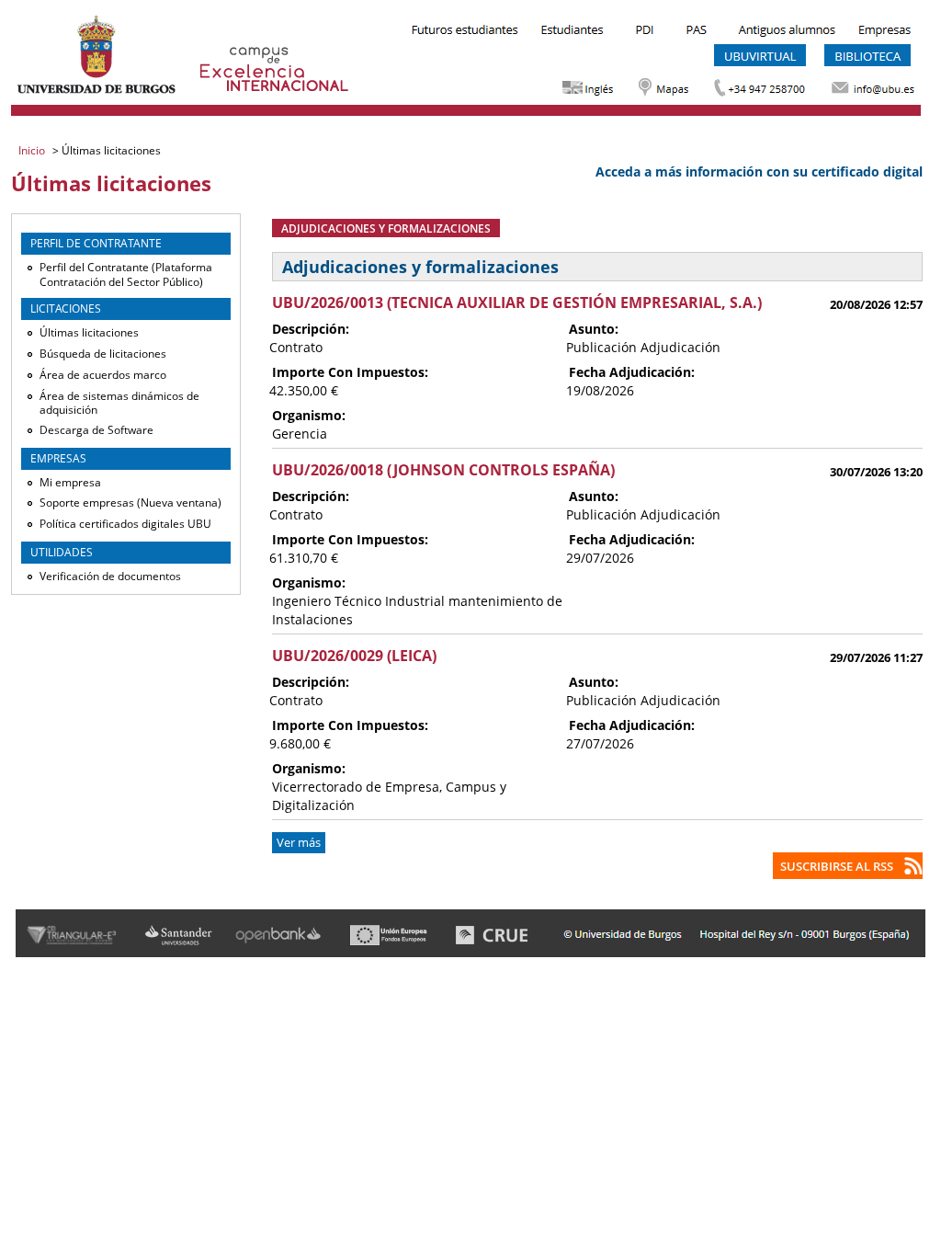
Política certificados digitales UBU (125, 523)
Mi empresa (70, 482)
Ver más (299, 843)
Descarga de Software (96, 430)
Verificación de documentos (110, 576)
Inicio (33, 150)
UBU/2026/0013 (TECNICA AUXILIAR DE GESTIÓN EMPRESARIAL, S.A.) (517, 302)
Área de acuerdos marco (103, 375)
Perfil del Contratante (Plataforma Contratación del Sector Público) (126, 274)
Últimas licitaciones (89, 332)
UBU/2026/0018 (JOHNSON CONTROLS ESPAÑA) (443, 470)
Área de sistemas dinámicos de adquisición (119, 403)
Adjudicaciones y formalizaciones (386, 228)
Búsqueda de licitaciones (103, 353)
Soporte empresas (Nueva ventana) (130, 502)
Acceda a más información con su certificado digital (759, 171)
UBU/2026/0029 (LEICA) (354, 655)
